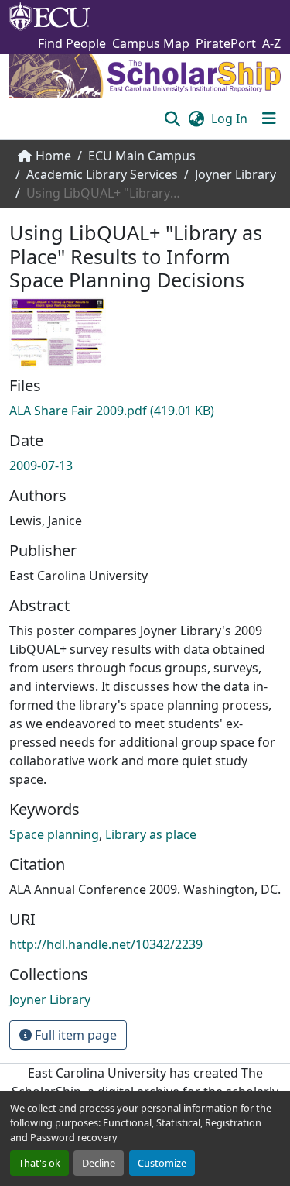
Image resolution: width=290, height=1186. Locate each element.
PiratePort (226, 43)
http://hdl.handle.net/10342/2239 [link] (106, 944)
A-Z (271, 43)
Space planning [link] (54, 834)
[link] (145, 410)
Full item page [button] (74, 1034)
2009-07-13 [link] (41, 465)
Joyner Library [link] (235, 174)
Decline (98, 1163)
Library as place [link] (150, 834)
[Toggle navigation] (269, 118)
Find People (72, 43)
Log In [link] (229, 118)
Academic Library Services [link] (102, 174)
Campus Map (150, 43)
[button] (172, 118)
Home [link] (53, 155)
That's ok (39, 1163)
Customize (162, 1163)
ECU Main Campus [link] (142, 155)
